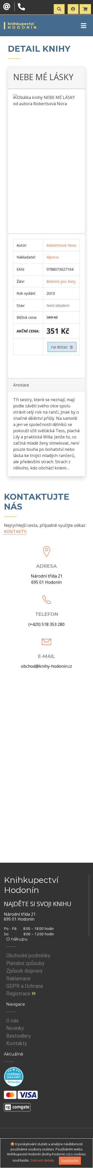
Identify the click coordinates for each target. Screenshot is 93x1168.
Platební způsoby (25, 963)
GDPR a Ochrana (24, 986)
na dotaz (60, 347)
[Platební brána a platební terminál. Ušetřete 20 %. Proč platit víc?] (17, 1105)
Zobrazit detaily (42, 1160)
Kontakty (16, 1043)
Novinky (15, 1028)
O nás (12, 1021)
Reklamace (18, 979)
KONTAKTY (15, 531)
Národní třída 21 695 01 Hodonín (47, 579)
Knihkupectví (23, 25)
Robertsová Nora (61, 245)
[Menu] (83, 26)
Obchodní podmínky (28, 956)
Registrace (19, 994)
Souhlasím (70, 1160)
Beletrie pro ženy (61, 281)
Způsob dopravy (24, 971)
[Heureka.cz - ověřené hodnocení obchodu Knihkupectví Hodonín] (14, 1076)
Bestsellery (18, 1036)
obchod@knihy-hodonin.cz (46, 666)
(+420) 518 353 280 (46, 624)
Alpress (53, 257)
